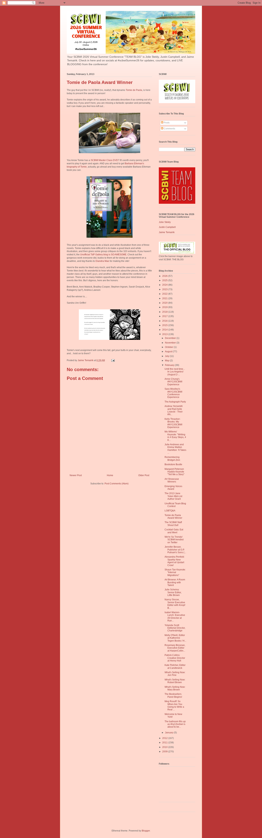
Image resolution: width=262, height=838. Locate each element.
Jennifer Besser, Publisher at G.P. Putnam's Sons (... (175, 550)
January (169, 732)
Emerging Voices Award (173, 487)
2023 (165, 289)
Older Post (143, 475)
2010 (165, 747)
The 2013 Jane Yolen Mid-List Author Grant (173, 496)
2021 (165, 298)
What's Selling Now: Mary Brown (175, 688)
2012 (165, 738)
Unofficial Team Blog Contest (175, 505)
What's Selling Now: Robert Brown (175, 681)
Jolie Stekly (165, 222)
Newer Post (76, 475)
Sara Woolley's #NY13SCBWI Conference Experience (173, 393)
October (169, 347)
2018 (165, 312)
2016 (165, 321)
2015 (165, 325)
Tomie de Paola (134, 90)
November (170, 342)
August (169, 351)
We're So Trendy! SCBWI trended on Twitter (174, 540)
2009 (165, 751)
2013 (165, 334)
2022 (165, 293)
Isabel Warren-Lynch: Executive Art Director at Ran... (175, 616)
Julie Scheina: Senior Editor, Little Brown (173, 592)
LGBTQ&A (170, 510)
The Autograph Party (175, 401)
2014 (165, 329)
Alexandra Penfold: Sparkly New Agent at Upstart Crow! (175, 560)
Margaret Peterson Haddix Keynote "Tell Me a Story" (174, 472)
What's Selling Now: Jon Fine (175, 673)
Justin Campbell (167, 227)
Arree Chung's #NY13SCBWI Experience (173, 382)
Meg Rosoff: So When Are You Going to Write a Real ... (174, 705)
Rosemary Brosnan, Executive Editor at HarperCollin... (175, 648)
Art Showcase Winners (172, 480)
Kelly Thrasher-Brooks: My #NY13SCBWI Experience (173, 423)
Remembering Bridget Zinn (172, 458)
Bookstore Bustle (173, 464)
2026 (165, 276)
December (170, 338)
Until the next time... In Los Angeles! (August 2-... (175, 372)
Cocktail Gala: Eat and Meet (174, 531)
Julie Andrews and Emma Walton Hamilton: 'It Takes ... (175, 448)
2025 (165, 280)
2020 (165, 303)
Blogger (146, 830)
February (170, 365)
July (167, 356)
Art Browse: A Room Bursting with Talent (175, 582)
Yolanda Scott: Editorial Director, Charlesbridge (175, 628)
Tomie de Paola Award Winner (173, 516)
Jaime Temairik (167, 232)
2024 (165, 284)
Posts (166, 122)
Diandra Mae (102, 261)
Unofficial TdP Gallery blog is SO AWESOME (103, 254)
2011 (165, 742)
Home (110, 475)
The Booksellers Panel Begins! (173, 695)
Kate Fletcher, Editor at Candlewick (175, 666)
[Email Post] (112, 360)
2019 (165, 307)
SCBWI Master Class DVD (104, 160)
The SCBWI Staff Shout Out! (173, 523)
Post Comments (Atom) (117, 483)
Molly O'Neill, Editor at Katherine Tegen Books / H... (175, 638)
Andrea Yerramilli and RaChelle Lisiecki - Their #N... (174, 410)
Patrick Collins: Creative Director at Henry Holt (175, 658)
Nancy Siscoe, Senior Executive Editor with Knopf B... (175, 603)
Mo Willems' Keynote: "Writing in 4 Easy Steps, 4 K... (175, 435)
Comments (169, 128)
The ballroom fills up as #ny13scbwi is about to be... (175, 724)
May (167, 360)
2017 (165, 316)
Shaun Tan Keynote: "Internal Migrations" (175, 572)
